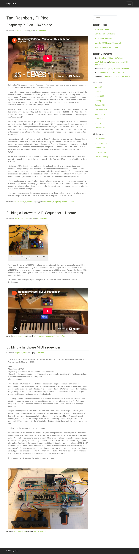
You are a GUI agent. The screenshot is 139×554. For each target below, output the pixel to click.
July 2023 (98, 87)
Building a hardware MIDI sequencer (33, 347)
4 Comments (42, 218)
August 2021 (100, 114)
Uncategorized (100, 152)
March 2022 (99, 96)
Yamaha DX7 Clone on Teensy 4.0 (108, 43)
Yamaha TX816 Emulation (105, 34)
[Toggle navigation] (129, 3)
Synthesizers (30, 202)
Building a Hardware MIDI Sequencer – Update (41, 213)
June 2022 (99, 92)
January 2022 (100, 101)
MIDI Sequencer (20, 336)
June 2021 (99, 119)
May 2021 (98, 123)
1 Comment (39, 353)
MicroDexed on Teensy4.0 (105, 38)
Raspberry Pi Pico (60, 202)
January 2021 (100, 128)
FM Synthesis (19, 202)
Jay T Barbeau (100, 62)
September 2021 (101, 110)
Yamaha (71, 202)
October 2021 (100, 105)
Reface (63, 336)
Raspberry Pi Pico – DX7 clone (29, 25)
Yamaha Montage (102, 157)
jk (31, 30)
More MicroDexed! (102, 29)
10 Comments (40, 30)
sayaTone (11, 3)
